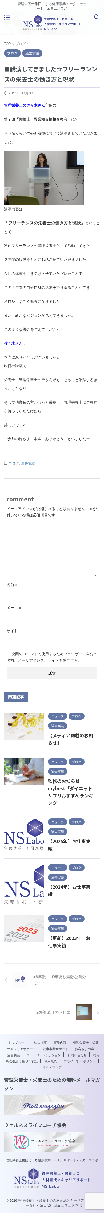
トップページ (17, 1042)
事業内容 (60, 1042)
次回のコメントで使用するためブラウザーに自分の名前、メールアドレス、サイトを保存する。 (52, 657)
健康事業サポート (55, 1048)
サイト (12, 630)
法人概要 (40, 1042)
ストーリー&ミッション (44, 1054)
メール (14, 607)
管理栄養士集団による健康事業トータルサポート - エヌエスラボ (52, 1160)
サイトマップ (52, 1067)
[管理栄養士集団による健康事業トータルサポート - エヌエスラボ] (52, 29)
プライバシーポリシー (80, 1061)
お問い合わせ (77, 1054)
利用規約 (50, 1061)
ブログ (14, 463)
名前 (12, 584)
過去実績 (28, 463)
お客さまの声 (84, 1048)
